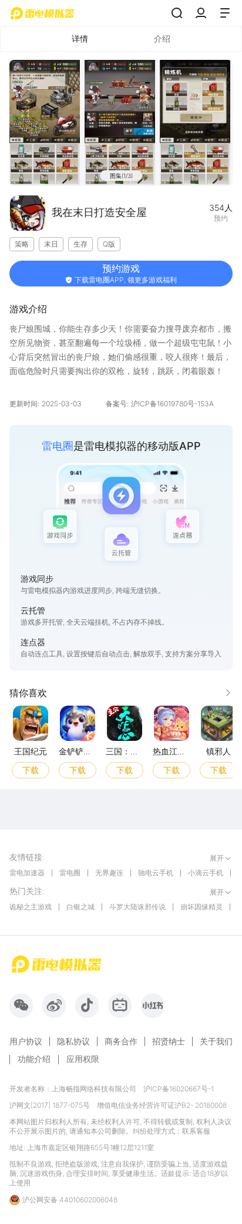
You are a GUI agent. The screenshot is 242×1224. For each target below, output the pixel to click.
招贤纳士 (168, 1041)
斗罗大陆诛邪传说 (137, 906)
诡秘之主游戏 (30, 906)
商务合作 (121, 1041)
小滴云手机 (205, 872)
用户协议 (25, 1041)
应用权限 (82, 1059)
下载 (30, 769)
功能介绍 (34, 1059)
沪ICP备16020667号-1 (178, 1088)
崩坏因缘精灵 (201, 906)
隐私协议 (73, 1041)
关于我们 (216, 1041)
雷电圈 (69, 872)
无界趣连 (109, 872)
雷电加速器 (27, 872)
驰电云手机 (155, 872)
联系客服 (196, 1131)
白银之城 (80, 906)
